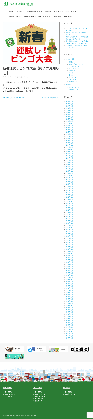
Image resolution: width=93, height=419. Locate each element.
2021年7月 (69, 234)
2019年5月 (69, 290)
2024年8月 (69, 153)
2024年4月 (69, 162)
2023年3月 (69, 190)
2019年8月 (69, 284)
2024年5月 (69, 160)
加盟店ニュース (74, 87)
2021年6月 (69, 236)
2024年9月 (69, 151)
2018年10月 (70, 305)
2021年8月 (69, 232)
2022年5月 (69, 212)
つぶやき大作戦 (74, 66)
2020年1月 (69, 273)
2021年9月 (69, 229)
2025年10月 (70, 123)
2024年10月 (70, 149)
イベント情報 (9, 11)
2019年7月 (69, 286)
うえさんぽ (8, 396)
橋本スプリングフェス (76, 64)
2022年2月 (69, 219)
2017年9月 (69, 333)
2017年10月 (70, 331)
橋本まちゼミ (39, 398)
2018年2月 (69, 323)
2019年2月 (69, 297)
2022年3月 (69, 216)
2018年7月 (69, 312)
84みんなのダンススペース (13, 17)
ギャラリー (57, 11)
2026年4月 (69, 110)
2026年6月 (69, 106)
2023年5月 (69, 186)
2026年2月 (69, 114)
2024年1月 (69, 169)
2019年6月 (69, 288)
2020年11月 (69, 251)
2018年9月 (69, 307)
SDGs (71, 62)
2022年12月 (70, 197)
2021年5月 (69, 238)
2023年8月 (69, 180)
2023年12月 (70, 171)
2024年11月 (69, 147)
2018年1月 (69, 325)
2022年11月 (69, 199)
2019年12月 (70, 275)
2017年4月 (69, 338)
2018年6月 (69, 314)
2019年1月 (69, 299)
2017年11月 (69, 329)
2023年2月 (69, 193)
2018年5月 (69, 316)
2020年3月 (69, 268)
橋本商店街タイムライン (34, 11)
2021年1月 (69, 247)
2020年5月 (69, 264)
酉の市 (71, 73)
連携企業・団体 (29, 17)
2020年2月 (69, 271)
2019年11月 (69, 277)
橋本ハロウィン (10, 394)
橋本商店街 (38, 392)
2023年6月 (69, 184)
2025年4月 (69, 136)
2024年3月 (69, 164)
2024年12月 (70, 145)
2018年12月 (70, 301)
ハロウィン (72, 79)
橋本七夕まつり (40, 394)
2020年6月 (69, 262)
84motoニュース (74, 89)
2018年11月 (69, 303)
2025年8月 (69, 127)
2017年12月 (70, 327)
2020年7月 (69, 260)
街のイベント (24, 77)
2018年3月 (69, 320)
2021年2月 (69, 245)
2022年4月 (69, 214)
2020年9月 (69, 255)
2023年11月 (69, 173)
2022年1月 (69, 221)
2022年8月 (69, 206)
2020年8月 (69, 258)
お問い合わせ (68, 17)
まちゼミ (72, 75)
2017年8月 (69, 336)
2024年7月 (69, 156)
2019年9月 (69, 281)
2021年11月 (69, 225)
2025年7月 (69, 130)
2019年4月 (69, 292)
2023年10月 (70, 175)
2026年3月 (69, 112)
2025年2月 (69, 140)
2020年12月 (70, 249)
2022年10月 (70, 201)
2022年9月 (69, 203)
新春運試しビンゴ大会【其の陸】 (15, 97)
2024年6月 (69, 158)
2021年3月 (69, 242)
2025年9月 (69, 125)
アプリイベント (74, 68)
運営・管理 (57, 17)
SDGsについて (69, 11)
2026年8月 (69, 101)
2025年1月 (69, 143)
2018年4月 (69, 318)
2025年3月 (69, 138)
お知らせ (20, 11)
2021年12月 (70, 223)
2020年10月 (70, 253)
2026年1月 (69, 117)
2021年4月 (69, 240)
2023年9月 (69, 177)
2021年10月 (70, 227)
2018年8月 (69, 310)
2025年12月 (70, 119)
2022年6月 (69, 210)
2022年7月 (69, 208)
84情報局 (72, 70)
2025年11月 (69, 121)
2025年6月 (69, 132)
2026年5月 (69, 108)
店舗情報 (48, 11)
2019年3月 (69, 294)
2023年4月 (69, 188)
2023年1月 (69, 195)
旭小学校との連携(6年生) (50, 97)
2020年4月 (69, 266)
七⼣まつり (72, 77)
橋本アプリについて (44, 17)
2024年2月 (69, 166)
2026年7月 (69, 104)
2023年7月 (69, 182)
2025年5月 (69, 134)
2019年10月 (70, 279)
